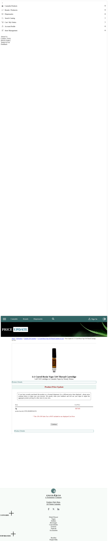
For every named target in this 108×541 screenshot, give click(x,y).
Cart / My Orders (10, 22)
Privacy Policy (6, 40)
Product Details (17, 382)
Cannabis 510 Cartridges (30, 338)
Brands (25, 319)
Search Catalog (10, 18)
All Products (19, 338)
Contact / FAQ (6, 38)
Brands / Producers (11, 10)
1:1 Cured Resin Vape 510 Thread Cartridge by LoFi (51, 338)
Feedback (4, 44)
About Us (4, 37)
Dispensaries (9, 14)
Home (13, 338)
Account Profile (10, 26)
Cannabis (14, 319)
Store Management (11, 30)
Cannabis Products (11, 6)
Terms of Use (5, 42)
